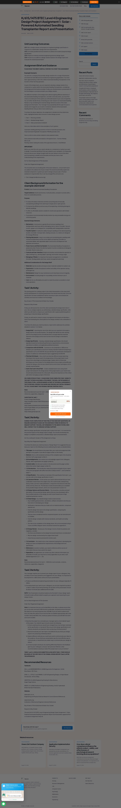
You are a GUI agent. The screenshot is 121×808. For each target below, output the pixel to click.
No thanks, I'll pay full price (60, 416)
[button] (3, 804)
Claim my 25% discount (60, 413)
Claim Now (94, 2)
